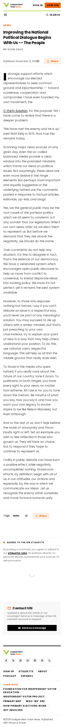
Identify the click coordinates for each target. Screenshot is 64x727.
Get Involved (13, 710)
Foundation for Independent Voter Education (29, 690)
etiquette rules (17, 553)
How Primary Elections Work (25, 705)
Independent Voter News (25, 719)
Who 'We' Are (35, 701)
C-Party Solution (15, 111)
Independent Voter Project (24, 696)
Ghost (12, 722)
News (7, 25)
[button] (8, 671)
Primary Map (12, 701)
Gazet (22, 722)
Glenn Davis (15, 49)
